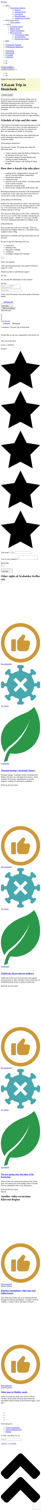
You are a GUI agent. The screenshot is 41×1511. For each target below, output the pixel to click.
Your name (5, 552)
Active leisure (15, 22)
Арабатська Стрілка (22, 18)
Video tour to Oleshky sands (14, 1392)
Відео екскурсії (16, 33)
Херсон (17, 10)
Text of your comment (9, 559)
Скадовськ (19, 14)
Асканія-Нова (20, 37)
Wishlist (8, 1432)
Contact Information (12, 1428)
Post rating (5, 563)
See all (3, 1191)
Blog (7, 41)
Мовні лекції (15, 28)
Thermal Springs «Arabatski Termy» (18, 770)
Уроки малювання (17, 31)
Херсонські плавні (22, 39)
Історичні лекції (16, 26)
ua (6, 63)
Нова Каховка (20, 16)
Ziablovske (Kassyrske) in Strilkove (17, 973)
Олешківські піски (22, 35)
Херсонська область (18, 8)
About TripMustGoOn (13, 1430)
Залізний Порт (20, 12)
